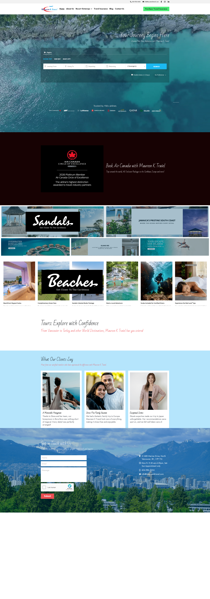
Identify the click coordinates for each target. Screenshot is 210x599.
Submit (47, 496)
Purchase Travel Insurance (156, 9)
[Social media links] (161, 2)
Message (45, 470)
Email (44, 463)
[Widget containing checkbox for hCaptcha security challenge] (57, 487)
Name (44, 457)
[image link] (49, 9)
